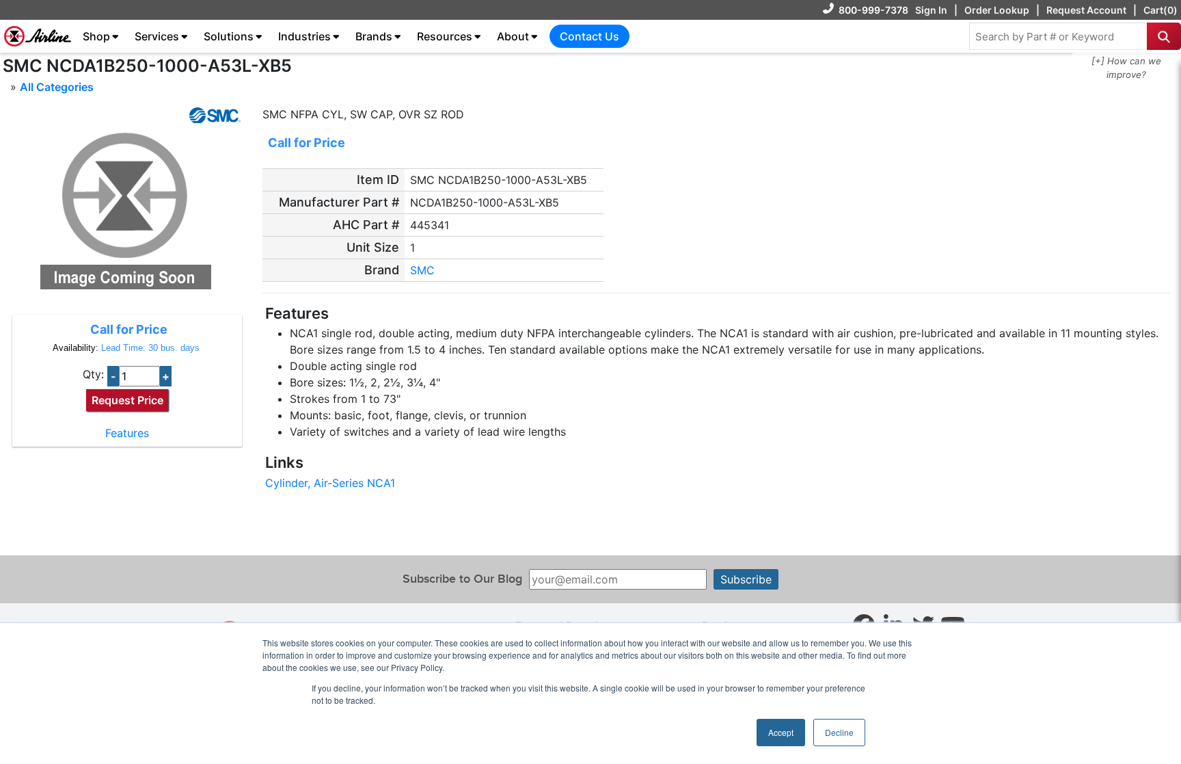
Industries (304, 36)
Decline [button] (839, 732)
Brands (373, 36)
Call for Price (128, 329)
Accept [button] (780, 732)
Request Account (1086, 10)
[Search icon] (1164, 36)
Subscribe (746, 579)
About (513, 36)
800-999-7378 (873, 10)
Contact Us (589, 36)
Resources (444, 36)
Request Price (127, 400)
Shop (96, 36)
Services (157, 36)
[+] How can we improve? (1126, 67)
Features (127, 433)
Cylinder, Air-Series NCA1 (330, 483)
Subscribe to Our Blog (462, 579)
